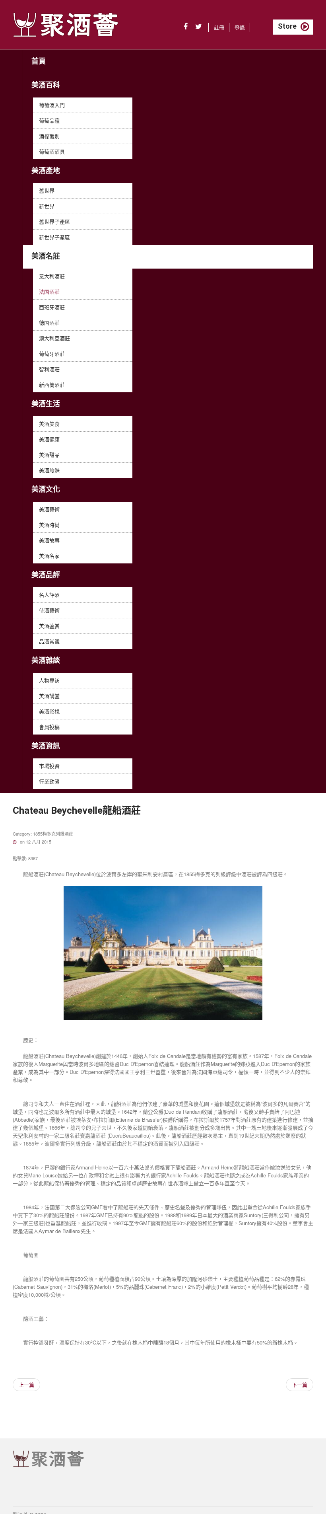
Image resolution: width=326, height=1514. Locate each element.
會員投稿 (49, 727)
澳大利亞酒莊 (54, 338)
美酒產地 (45, 170)
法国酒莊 (49, 291)
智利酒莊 (49, 369)
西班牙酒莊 (52, 307)
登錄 (240, 27)
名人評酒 (49, 594)
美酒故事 (49, 540)
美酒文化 (45, 489)
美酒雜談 (45, 660)
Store (287, 26)
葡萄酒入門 (52, 105)
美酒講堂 (49, 696)
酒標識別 (49, 136)
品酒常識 (49, 641)
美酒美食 (49, 423)
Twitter (198, 26)
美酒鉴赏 (49, 625)
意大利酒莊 (52, 276)
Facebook (186, 26)
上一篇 (26, 1384)
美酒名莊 (45, 256)
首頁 (38, 61)
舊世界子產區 (54, 221)
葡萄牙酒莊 (52, 353)
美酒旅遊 (49, 470)
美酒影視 (49, 711)
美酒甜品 (49, 454)
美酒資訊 (45, 746)
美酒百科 (45, 85)
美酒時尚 (49, 524)
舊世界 (46, 190)
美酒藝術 (49, 509)
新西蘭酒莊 (52, 384)
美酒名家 (49, 555)
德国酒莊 (49, 322)
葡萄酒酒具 (52, 151)
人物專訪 (49, 680)
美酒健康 (49, 439)
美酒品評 (45, 575)
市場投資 (49, 766)
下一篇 (299, 1384)
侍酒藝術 (49, 610)
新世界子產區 (54, 237)
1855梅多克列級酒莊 (53, 833)
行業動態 (49, 781)
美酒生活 (45, 403)
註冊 (219, 27)
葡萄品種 (49, 120)
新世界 (46, 206)
